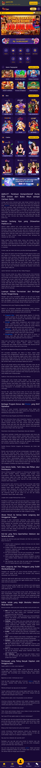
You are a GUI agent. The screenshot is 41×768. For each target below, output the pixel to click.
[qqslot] (5, 9)
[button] (3, 25)
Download (33, 3)
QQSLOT (7, 205)
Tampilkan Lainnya (33, 67)
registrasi (30, 681)
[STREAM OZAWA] (36, 24)
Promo (28, 404)
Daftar (33, 9)
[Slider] (20, 25)
